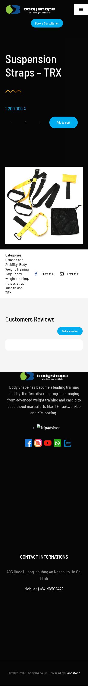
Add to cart (63, 122)
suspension (14, 287)
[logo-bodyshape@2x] (30, 7)
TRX (8, 292)
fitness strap (15, 283)
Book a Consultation (47, 23)
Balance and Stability (14, 262)
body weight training (16, 276)
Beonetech (72, 673)
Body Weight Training (17, 266)
